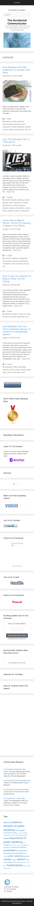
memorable (22, 367)
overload (28, 127)
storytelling (19, 862)
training (28, 865)
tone (24, 865)
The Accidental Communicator (17, 22)
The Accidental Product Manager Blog (16, 780)
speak (17, 211)
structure (24, 862)
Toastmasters (19, 129)
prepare (11, 208)
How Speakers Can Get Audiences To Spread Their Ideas (16, 70)
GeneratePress (17, 903)
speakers (14, 859)
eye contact (18, 835)
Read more (11, 192)
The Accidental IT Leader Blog (14, 798)
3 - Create (8, 255)
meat (13, 264)
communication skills (10, 833)
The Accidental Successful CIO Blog (16, 789)
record (12, 370)
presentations (20, 208)
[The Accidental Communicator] (17, 545)
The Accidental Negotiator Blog (14, 769)
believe (15, 314)
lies (11, 205)
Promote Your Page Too (17, 566)
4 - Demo (8, 119)
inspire (24, 842)
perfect (22, 205)
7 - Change (8, 197)
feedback (25, 835)
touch (23, 372)
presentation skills (9, 853)
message (23, 845)
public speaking (15, 856)
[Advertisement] (8, 725)
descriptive (8, 367)
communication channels (11, 124)
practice (5, 208)
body (8, 261)
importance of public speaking (13, 127)
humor (23, 124)
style (28, 862)
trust (26, 317)
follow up (22, 314)
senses (5, 129)
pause (10, 847)
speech (21, 859)
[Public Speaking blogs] (12, 424)
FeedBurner (22, 639)
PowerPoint (15, 847)
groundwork (24, 261)
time (4, 865)
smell (9, 372)
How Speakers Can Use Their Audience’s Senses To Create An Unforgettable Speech (17, 330)
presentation (10, 850)
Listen (28, 314)
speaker (7, 859)
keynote (14, 845)
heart (11, 203)
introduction (7, 264)
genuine (5, 203)
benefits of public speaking (14, 121)
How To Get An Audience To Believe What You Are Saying (17, 279)
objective (6, 317)
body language (20, 830)
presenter (19, 853)
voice (5, 868)
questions (26, 856)
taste (18, 372)
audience (15, 258)
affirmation (8, 314)
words (9, 868)
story (14, 862)
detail (15, 367)
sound (13, 372)
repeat (28, 208)
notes (27, 845)
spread (10, 129)
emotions (12, 835)
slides (5, 211)
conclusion (15, 261)
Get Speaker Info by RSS (17, 663)
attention (8, 258)
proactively (20, 317)
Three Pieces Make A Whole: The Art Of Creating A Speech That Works (16, 223)
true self (27, 129)
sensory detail (26, 370)
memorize (18, 845)
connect (24, 833)
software (11, 211)
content (27, 200)
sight (4, 372)
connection (6, 835)
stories (10, 862)
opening (5, 847)
